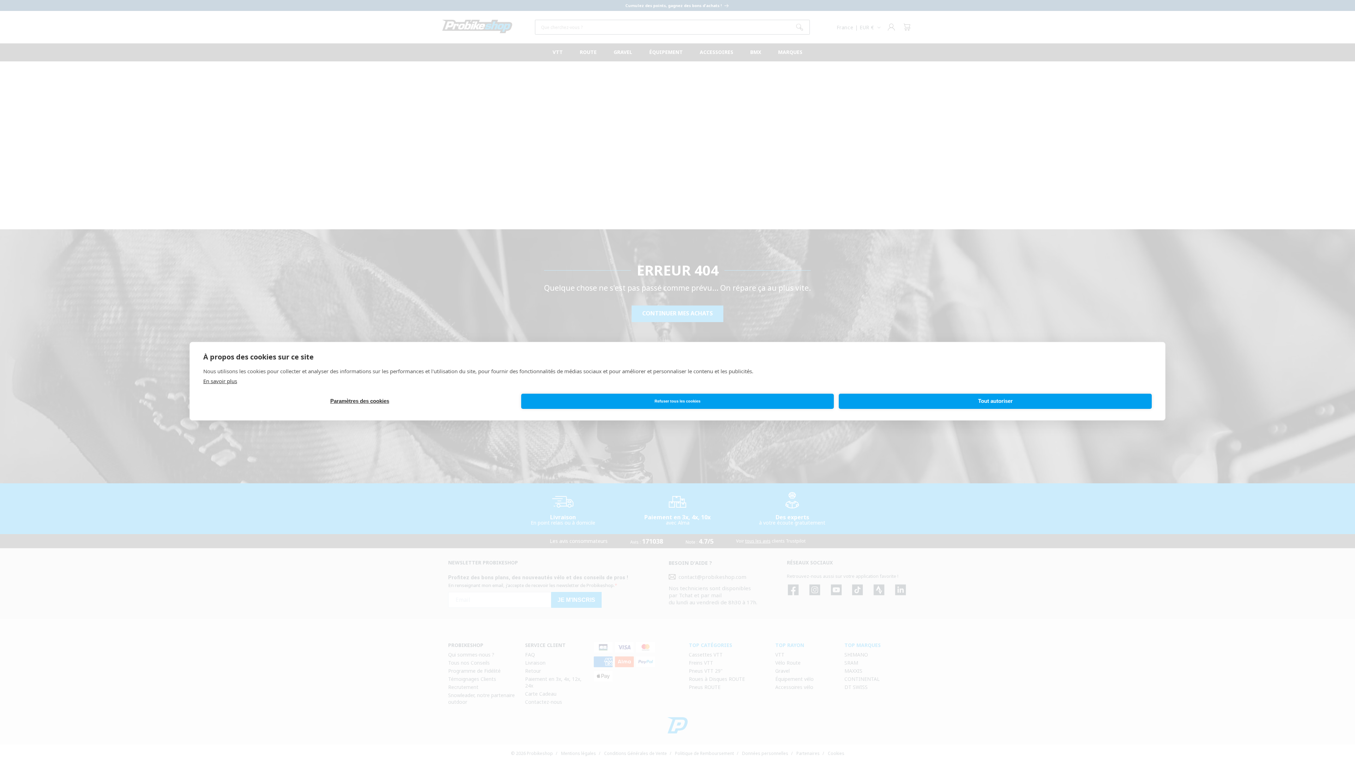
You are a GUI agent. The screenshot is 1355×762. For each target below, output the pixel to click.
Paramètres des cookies (359, 401)
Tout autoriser (995, 401)
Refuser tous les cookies (677, 401)
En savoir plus (220, 381)
